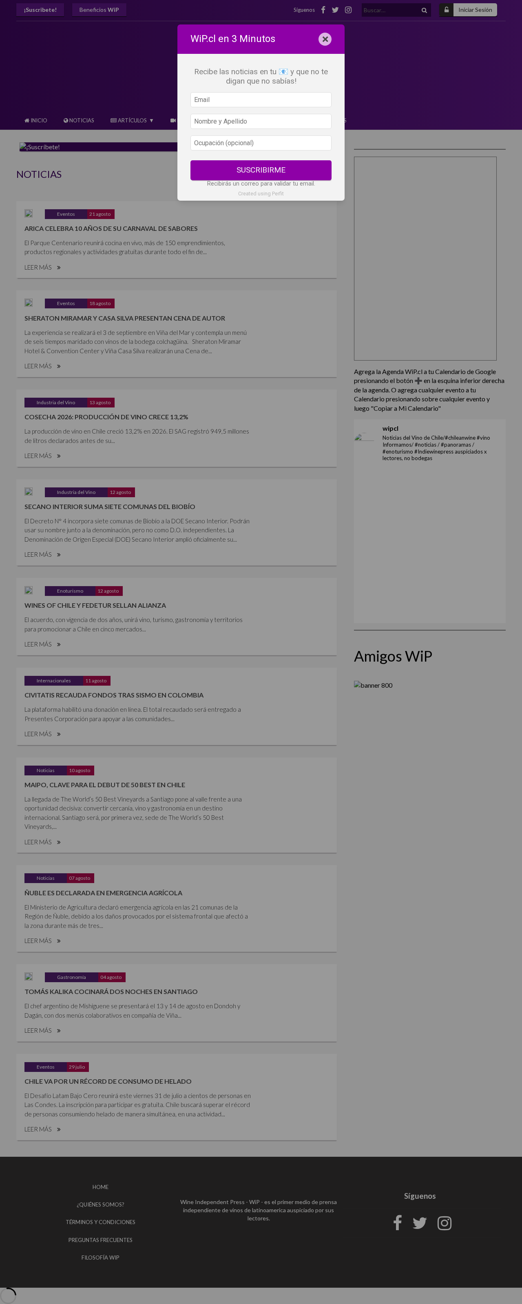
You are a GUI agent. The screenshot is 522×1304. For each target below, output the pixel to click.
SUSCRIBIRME (261, 170)
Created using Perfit (261, 193)
